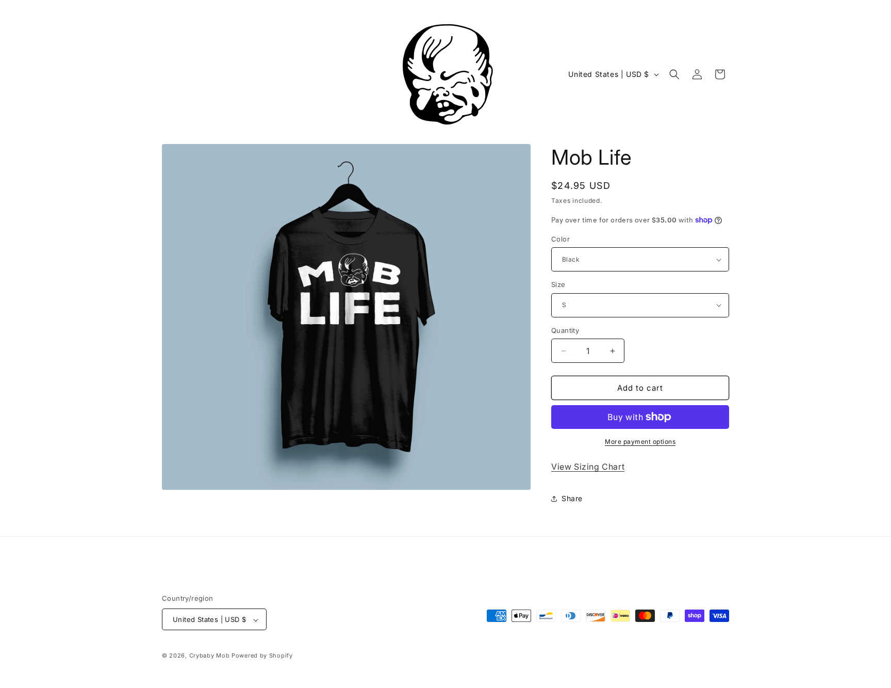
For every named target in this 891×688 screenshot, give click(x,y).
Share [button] (572, 498)
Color (560, 239)
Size (558, 284)
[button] (674, 74)
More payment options (640, 441)
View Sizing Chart (587, 466)
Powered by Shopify (262, 656)
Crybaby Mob (209, 656)
